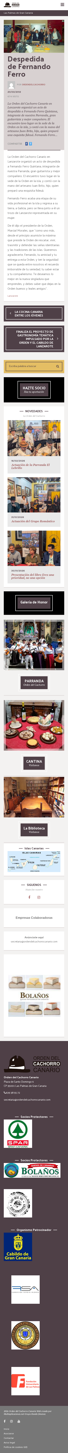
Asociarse (9, 1433)
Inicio (6, 1429)
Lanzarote (13, 296)
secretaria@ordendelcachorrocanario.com (27, 1099)
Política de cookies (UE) (15, 1447)
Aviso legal (9, 1442)
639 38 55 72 (13, 1092)
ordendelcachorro (33, 84)
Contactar (9, 1438)
